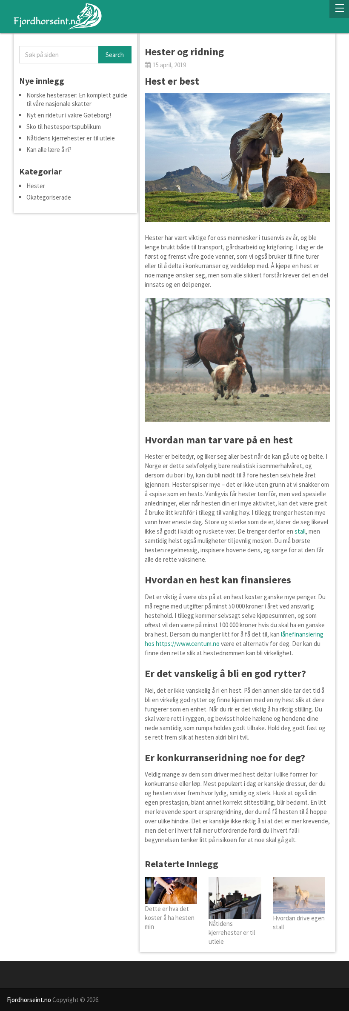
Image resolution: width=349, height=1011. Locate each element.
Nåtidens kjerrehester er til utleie (70, 138)
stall (300, 531)
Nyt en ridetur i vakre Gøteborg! (68, 115)
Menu (339, 9)
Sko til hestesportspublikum (63, 127)
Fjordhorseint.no (29, 1000)
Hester (35, 186)
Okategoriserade (48, 197)
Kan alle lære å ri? (49, 150)
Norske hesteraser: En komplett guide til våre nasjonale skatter (76, 99)
